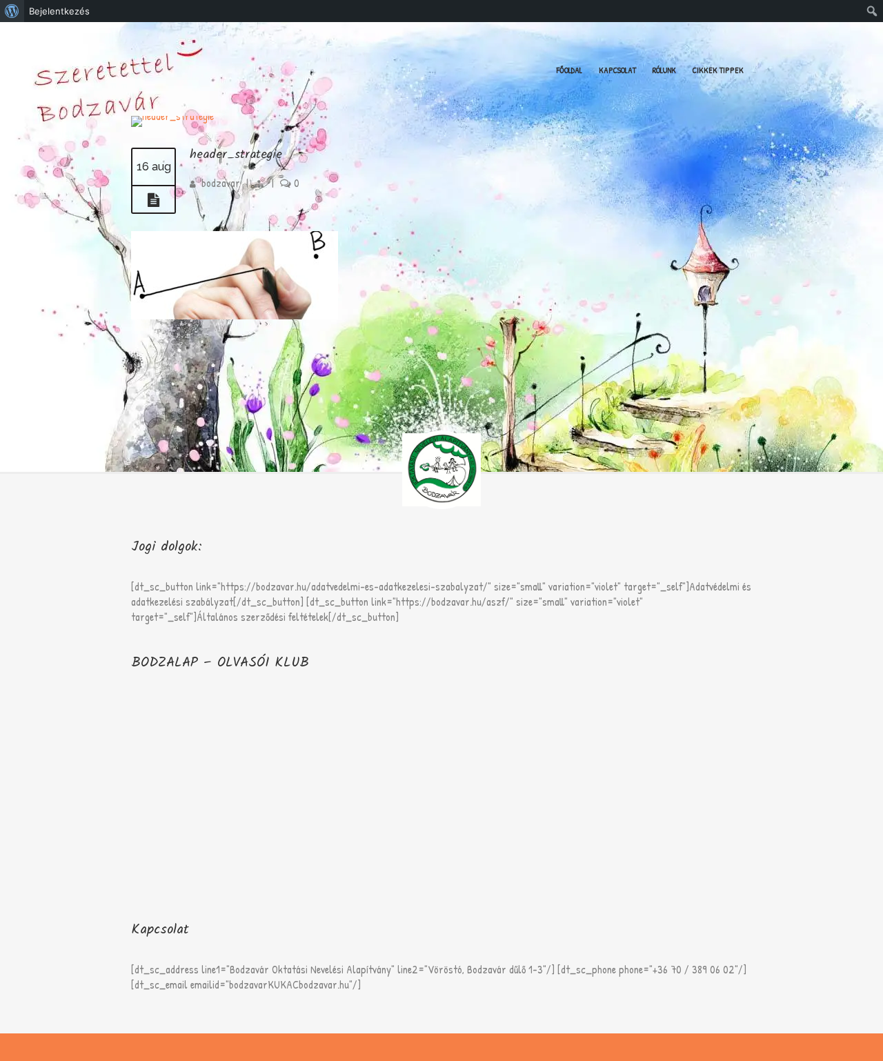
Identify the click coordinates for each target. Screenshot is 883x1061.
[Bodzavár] (131, 48)
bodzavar (220, 182)
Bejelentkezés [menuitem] (59, 11)
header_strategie (236, 155)
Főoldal (569, 70)
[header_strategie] (153, 200)
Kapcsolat (617, 70)
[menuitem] (12, 11)
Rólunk (664, 70)
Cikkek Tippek (718, 70)
